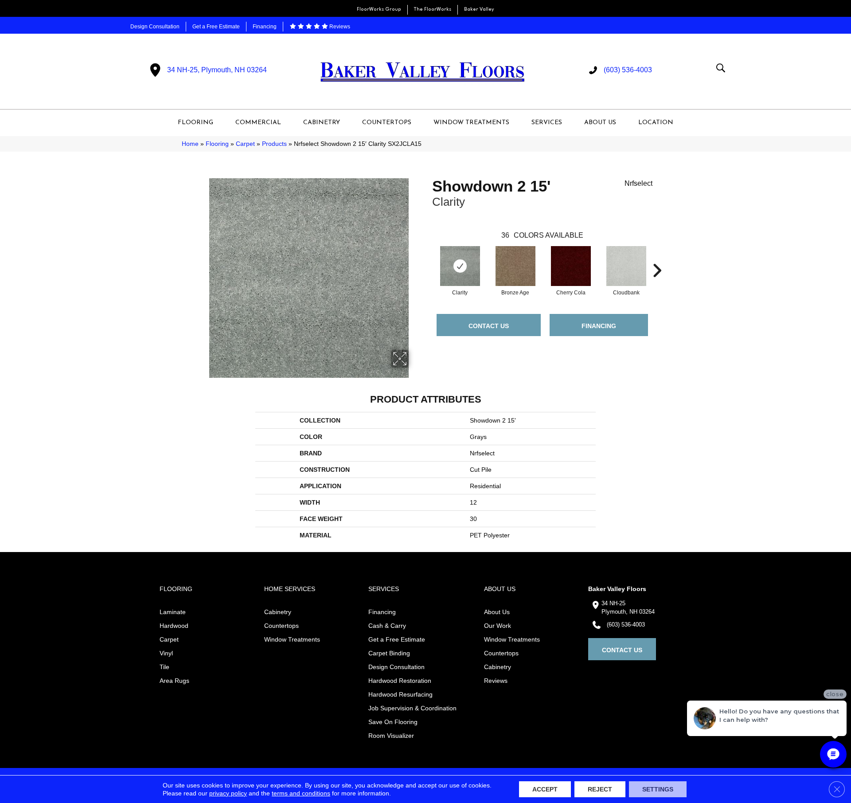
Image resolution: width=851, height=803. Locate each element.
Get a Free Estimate (216, 27)
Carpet (245, 144)
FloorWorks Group (379, 9)
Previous (427, 257)
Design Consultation (155, 27)
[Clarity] (460, 266)
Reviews (339, 27)
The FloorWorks (432, 9)
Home (190, 144)
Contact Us (488, 325)
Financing (265, 27)
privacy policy (228, 793)
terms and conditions (301, 793)
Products (274, 144)
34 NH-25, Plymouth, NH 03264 (217, 70)
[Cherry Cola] (571, 266)
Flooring (217, 144)
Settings (657, 789)
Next (657, 257)
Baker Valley (479, 9)
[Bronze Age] (515, 266)
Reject (600, 789)
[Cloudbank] (626, 266)
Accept (545, 789)
